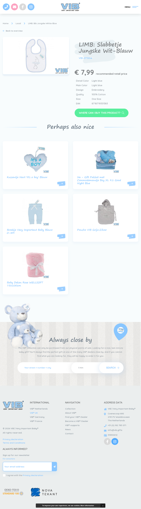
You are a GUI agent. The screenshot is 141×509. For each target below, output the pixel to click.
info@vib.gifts (115, 430)
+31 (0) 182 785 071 (117, 425)
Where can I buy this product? (99, 112)
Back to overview (14, 31)
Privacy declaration (13, 439)
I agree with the (24, 475)
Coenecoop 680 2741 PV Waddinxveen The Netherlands (119, 417)
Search (111, 367)
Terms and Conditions (14, 442)
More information (87, 505)
